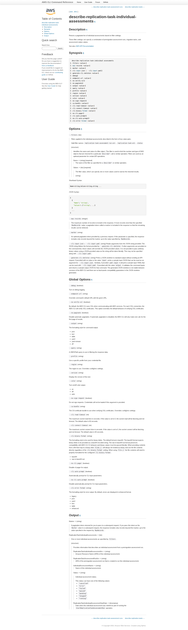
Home (79, 2)
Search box (46, 45)
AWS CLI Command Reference (57, 2)
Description (48, 27)
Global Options (49, 33)
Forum (97, 2)
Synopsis (47, 29)
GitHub (105, 2)
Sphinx (143, 626)
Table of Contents (52, 18)
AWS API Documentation (85, 46)
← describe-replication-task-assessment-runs (107, 7)
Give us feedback (48, 65)
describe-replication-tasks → (135, 7)
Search (60, 48)
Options (46, 31)
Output (46, 36)
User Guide (88, 2)
